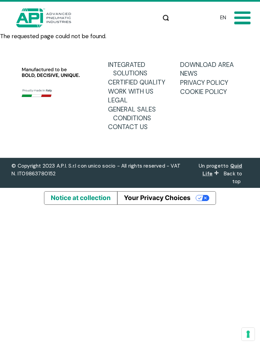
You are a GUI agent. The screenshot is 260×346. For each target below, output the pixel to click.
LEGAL (120, 100)
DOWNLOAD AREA (209, 64)
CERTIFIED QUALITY (139, 82)
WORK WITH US (133, 91)
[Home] (43, 18)
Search (166, 17)
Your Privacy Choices (157, 198)
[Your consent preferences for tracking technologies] (248, 334)
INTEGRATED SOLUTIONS (130, 69)
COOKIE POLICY (206, 92)
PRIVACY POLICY (206, 82)
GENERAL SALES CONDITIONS (134, 113)
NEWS (191, 73)
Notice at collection (81, 198)
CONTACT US (130, 127)
